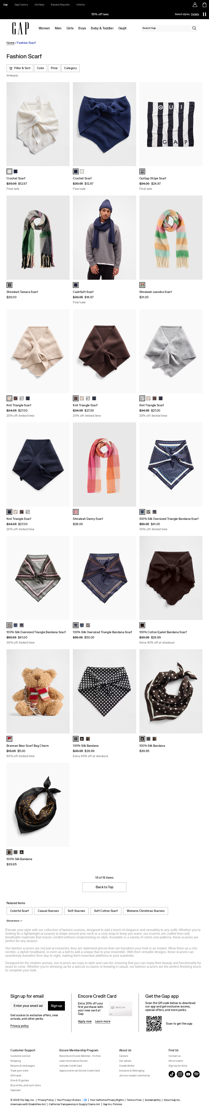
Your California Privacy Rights (107, 1100)
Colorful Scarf (19, 910)
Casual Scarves (48, 910)
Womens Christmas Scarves (146, 910)
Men (58, 28)
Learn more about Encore (73, 1060)
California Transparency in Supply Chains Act (74, 1104)
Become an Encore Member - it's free (80, 1056)
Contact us (175, 1056)
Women (44, 28)
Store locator (176, 1060)
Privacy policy (19, 1025)
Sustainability (153, 1100)
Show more (13, 920)
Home (10, 42)
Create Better (127, 1065)
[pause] (204, 14)
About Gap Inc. (172, 1100)
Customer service (20, 1056)
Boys (82, 28)
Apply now (85, 1021)
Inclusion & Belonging (131, 1070)
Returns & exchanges (22, 1065)
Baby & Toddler (102, 28)
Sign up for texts (178, 1065)
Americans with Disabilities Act (28, 1104)
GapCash (15, 1090)
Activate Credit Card (70, 1065)
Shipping (15, 1060)
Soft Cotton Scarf (106, 910)
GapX (122, 28)
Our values (125, 1060)
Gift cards (15, 1075)
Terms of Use (134, 1100)
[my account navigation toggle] (195, 4)
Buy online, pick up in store (25, 1085)
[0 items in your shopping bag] (204, 4)
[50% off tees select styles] (100, 14)
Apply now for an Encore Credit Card (79, 1070)
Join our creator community (134, 1075)
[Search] (194, 28)
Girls (70, 28)
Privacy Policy (46, 1100)
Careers (123, 1056)
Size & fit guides (19, 1080)
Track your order (19, 1070)
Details (195, 14)
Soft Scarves (76, 910)
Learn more (102, 1021)
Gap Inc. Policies (112, 1104)
